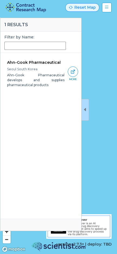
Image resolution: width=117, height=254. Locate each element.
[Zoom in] (7, 231)
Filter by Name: (19, 37)
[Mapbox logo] (14, 249)
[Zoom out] (7, 239)
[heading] (25, 7)
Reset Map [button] (85, 7)
